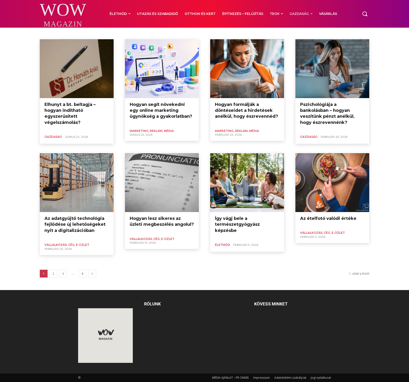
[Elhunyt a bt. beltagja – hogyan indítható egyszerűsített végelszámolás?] (77, 68)
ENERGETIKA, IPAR (56, 33)
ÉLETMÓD (222, 245)
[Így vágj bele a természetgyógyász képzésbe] (247, 182)
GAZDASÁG (53, 137)
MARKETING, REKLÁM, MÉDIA (152, 33)
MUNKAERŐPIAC (186, 33)
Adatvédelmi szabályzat (290, 378)
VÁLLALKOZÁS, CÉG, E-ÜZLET (245, 33)
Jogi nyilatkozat (321, 378)
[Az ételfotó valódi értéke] (332, 182)
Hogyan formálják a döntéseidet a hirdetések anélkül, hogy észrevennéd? (246, 110)
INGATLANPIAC (82, 33)
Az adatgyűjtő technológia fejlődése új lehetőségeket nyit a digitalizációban (75, 224)
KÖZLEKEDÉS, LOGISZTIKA (113, 33)
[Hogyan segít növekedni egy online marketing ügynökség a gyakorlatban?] (162, 68)
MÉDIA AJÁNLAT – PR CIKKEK (230, 378)
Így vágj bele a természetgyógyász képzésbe (237, 224)
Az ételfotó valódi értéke (328, 218)
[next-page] (92, 274)
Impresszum (261, 378)
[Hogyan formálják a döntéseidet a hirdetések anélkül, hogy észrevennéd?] (247, 68)
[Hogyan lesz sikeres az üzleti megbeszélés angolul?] (162, 182)
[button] (364, 13)
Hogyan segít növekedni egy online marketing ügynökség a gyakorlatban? (161, 110)
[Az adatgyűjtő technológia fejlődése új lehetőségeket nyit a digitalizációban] (77, 182)
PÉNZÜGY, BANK (211, 33)
